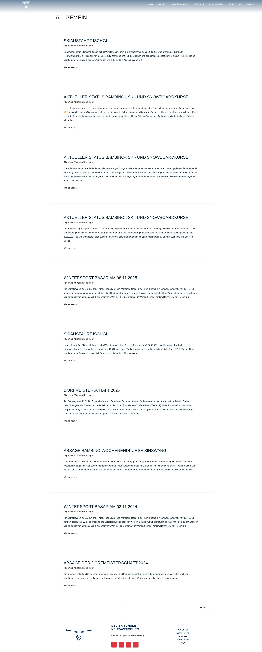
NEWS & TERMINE (216, 4)
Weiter (204, 607)
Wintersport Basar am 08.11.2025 (100, 278)
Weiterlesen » (70, 67)
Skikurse (161, 4)
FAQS (240, 4)
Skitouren (199, 4)
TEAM (231, 4)
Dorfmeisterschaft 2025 (92, 390)
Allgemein (69, 46)
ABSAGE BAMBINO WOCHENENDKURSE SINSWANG (115, 450)
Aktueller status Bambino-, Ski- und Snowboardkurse (126, 97)
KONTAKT (250, 4)
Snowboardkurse (180, 4)
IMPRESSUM (183, 630)
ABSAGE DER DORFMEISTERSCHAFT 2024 (106, 563)
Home (150, 4)
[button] (162, 4)
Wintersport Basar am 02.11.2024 (100, 506)
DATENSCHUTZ (182, 633)
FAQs (183, 643)
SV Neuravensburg (136, 636)
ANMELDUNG (183, 640)
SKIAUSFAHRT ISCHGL (86, 40)
